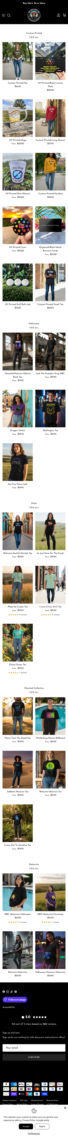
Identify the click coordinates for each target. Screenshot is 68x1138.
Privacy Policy (29, 1120)
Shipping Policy (52, 1100)
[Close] (65, 1107)
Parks (34, 503)
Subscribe (34, 1057)
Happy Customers (9, 1100)
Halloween (34, 324)
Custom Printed (34, 33)
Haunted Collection (34, 688)
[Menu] (3, 15)
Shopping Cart (37, 1100)
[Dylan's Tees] (34, 15)
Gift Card (24, 1100)
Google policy (42, 1120)
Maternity (34, 864)
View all (34, 37)
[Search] (10, 15)
